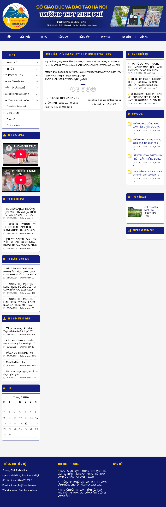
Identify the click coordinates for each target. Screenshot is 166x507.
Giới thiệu (25, 37)
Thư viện (105, 37)
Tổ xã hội (10, 119)
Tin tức (43, 37)
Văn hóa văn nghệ (15, 88)
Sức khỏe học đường (17, 94)
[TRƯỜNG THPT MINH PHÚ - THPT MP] (15, 16)
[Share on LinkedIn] (93, 89)
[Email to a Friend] (83, 89)
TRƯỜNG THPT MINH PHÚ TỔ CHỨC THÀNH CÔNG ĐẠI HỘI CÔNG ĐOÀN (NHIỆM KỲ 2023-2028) (62, 102)
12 (20, 418)
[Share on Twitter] (78, 89)
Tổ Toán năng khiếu (16, 106)
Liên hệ (144, 37)
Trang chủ (11, 62)
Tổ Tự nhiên (12, 113)
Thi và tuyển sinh (14, 75)
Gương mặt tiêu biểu (17, 100)
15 (36, 418)
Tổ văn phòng (13, 125)
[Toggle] (37, 63)
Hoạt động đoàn (14, 81)
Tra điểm (126, 37)
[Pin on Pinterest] (88, 89)
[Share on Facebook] (72, 89)
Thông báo (84, 37)
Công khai (64, 37)
